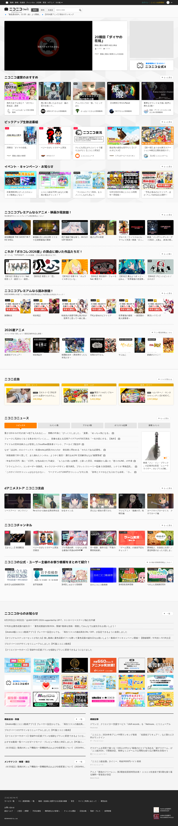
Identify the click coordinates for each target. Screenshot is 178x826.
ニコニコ (16, 10)
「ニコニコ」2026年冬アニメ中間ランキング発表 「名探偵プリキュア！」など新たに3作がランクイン (132, 736)
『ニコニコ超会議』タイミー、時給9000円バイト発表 (115, 761)
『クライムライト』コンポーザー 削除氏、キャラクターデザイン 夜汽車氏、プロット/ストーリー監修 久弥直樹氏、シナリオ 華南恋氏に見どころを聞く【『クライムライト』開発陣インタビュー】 (69, 467)
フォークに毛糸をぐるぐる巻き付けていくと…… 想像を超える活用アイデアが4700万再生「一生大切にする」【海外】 (60, 439)
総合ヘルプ (8, 811)
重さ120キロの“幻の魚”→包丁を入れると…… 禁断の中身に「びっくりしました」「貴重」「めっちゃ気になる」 (57, 433)
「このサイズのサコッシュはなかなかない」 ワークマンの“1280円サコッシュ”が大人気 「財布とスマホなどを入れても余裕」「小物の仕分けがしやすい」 (68, 472)
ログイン (145, 2)
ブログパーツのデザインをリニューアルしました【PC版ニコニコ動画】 (38, 644)
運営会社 (104, 801)
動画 (11, 2)
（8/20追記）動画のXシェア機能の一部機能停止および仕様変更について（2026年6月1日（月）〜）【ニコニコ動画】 (45, 748)
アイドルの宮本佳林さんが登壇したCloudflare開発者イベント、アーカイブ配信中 (42, 444)
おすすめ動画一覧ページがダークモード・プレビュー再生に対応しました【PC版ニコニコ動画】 (45, 742)
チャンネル (30, 2)
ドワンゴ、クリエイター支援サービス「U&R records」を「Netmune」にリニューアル (130, 724)
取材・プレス (95, 811)
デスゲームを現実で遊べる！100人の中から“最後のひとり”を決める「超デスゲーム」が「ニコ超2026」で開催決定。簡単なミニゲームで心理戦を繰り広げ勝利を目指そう (131, 749)
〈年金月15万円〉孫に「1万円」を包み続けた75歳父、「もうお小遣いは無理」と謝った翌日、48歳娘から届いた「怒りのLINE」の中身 (68, 461)
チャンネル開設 (70, 811)
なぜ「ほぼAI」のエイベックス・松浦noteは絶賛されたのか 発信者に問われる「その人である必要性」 (53, 450)
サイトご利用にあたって (87, 801)
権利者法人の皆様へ (52, 811)
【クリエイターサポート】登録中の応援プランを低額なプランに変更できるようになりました (48, 650)
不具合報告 (37, 811)
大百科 (38, 2)
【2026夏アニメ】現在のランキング (59, 14)
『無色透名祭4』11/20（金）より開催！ (24, 14)
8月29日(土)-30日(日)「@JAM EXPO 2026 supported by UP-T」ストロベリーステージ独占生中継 (49, 620)
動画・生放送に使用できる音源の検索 (53, 801)
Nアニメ (51, 2)
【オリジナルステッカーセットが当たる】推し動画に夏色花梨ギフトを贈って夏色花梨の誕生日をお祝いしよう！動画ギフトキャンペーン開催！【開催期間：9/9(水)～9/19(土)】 (87, 638)
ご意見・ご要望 (23, 811)
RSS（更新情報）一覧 (26, 801)
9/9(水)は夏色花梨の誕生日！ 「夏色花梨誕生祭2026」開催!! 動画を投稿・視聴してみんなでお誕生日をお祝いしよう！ (60, 626)
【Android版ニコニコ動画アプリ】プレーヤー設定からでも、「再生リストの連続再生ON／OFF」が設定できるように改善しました (65, 632)
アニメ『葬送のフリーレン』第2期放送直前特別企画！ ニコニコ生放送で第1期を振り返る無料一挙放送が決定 (131, 773)
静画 (16, 2)
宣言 (72, 801)
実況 (44, 2)
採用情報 (107, 811)
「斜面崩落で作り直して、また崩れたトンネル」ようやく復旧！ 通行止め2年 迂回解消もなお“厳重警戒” (53, 455)
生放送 (22, 2)
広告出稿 (83, 811)
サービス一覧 (9, 801)
